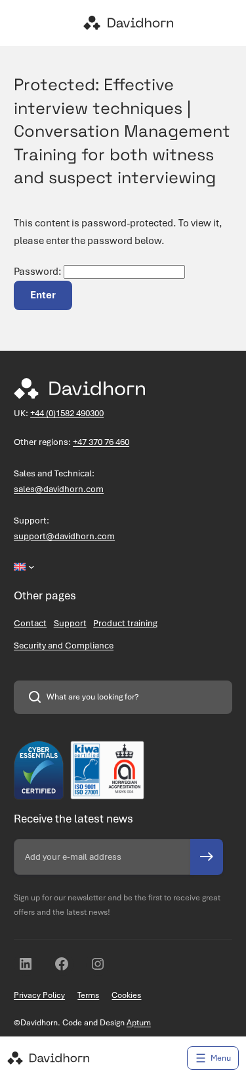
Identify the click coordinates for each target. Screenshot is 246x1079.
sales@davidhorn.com (59, 489)
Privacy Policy (39, 995)
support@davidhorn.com (64, 536)
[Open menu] (213, 1058)
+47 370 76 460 (101, 442)
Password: (39, 271)
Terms (88, 995)
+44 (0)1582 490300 (67, 413)
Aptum (139, 1022)
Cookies (126, 995)
